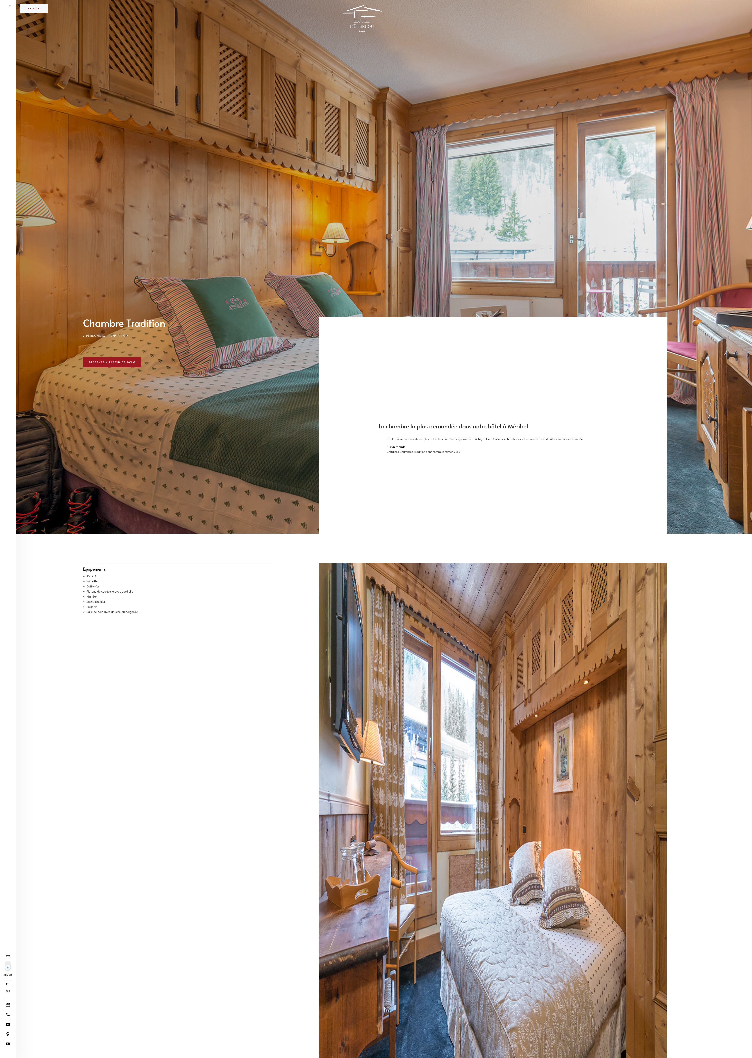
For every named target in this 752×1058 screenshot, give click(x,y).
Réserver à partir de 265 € (112, 362)
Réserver (734, 6)
